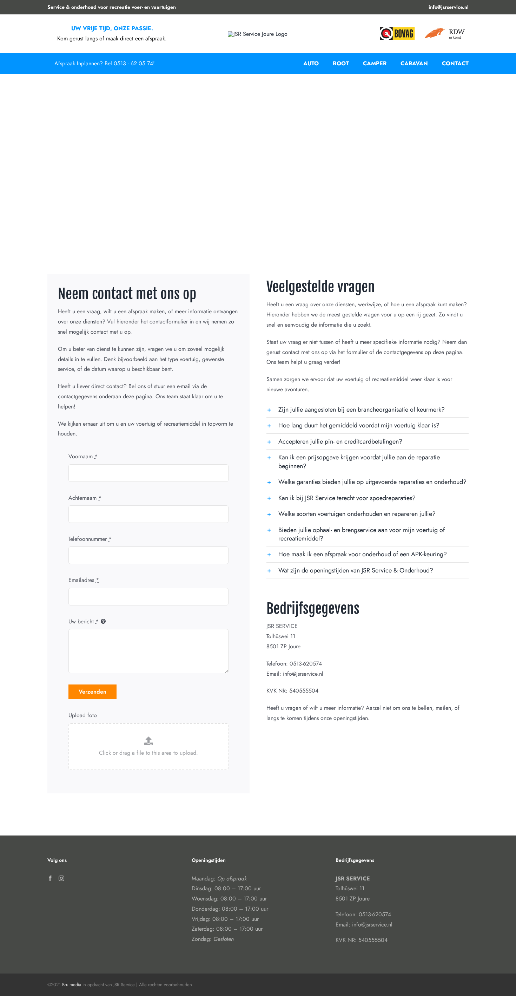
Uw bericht (83, 621)
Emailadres (83, 580)
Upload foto (82, 715)
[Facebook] (50, 878)
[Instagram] (61, 878)
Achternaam (84, 498)
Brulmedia (71, 984)
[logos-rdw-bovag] (421, 28)
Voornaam (83, 456)
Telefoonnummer (90, 539)
